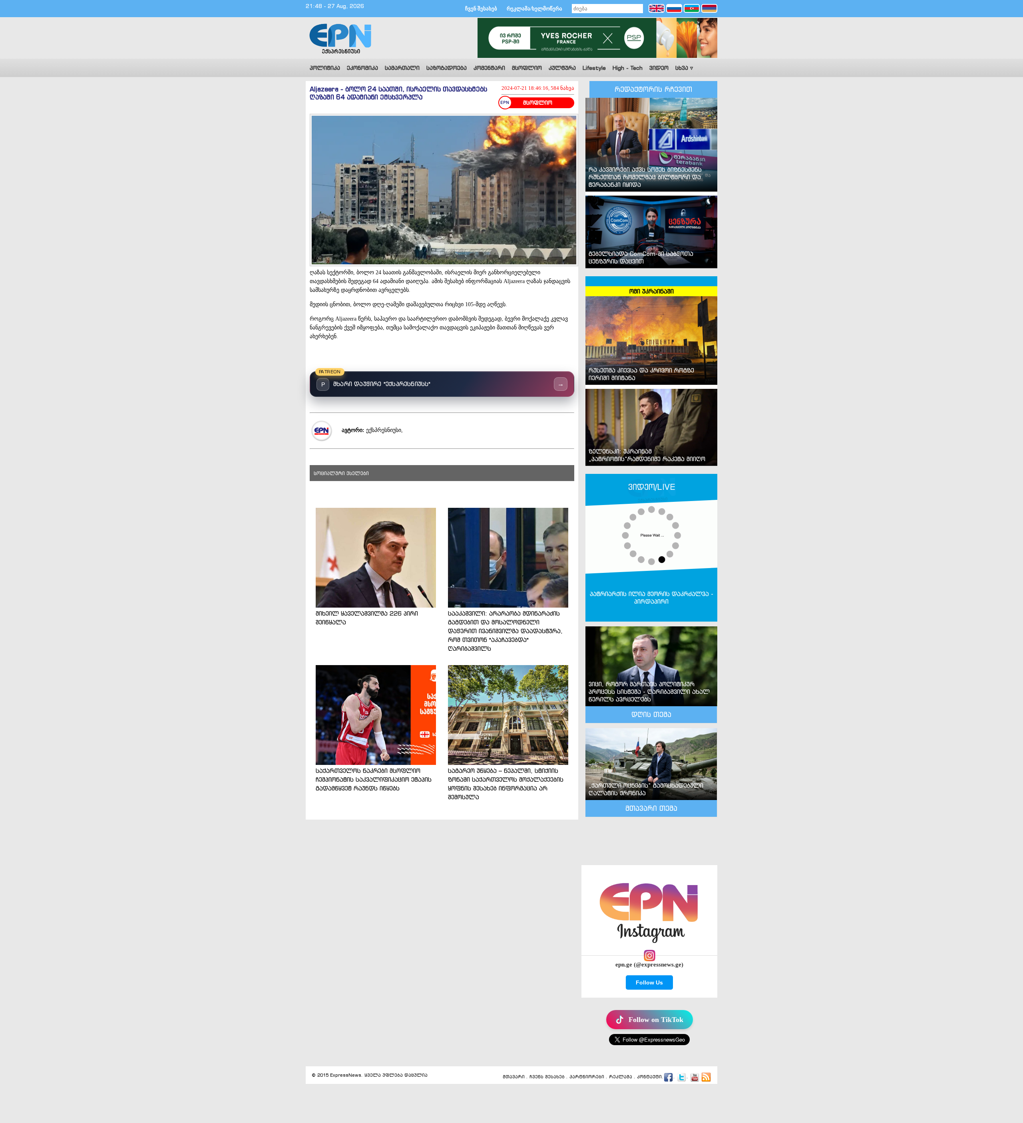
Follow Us (649, 982)
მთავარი (514, 1077)
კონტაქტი (649, 1077)
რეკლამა (620, 1077)
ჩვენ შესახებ (481, 9)
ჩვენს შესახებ (547, 1077)
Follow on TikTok (656, 1020)
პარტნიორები (586, 1077)
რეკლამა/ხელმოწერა (534, 9)
